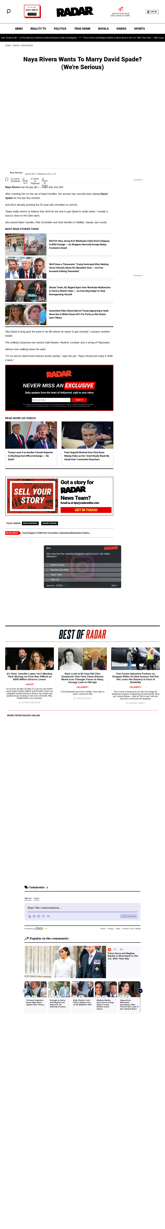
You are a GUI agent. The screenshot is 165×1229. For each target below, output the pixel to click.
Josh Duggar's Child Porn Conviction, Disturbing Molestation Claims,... (56, 533)
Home (8, 45)
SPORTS (139, 28)
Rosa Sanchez (16, 173)
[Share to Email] (45, 179)
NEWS (19, 28)
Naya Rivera (27, 45)
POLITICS (60, 28)
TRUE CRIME (82, 28)
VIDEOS (121, 28)
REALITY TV (38, 28)
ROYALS (103, 28)
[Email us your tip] (32, 17)
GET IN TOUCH (86, 510)
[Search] (9, 13)
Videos (16, 45)
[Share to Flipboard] (35, 179)
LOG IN (153, 11)
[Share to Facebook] (15, 179)
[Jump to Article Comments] (6, 179)
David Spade (50, 523)
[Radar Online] (75, 11)
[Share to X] (25, 179)
